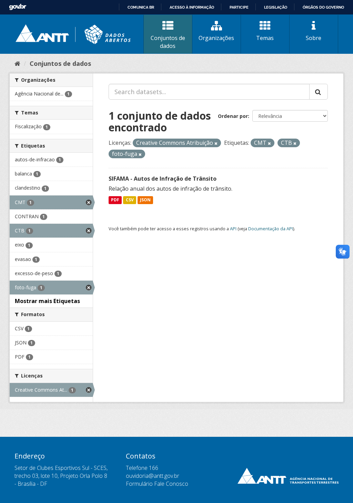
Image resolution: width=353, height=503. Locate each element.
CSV (130, 200)
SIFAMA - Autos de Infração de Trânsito (162, 178)
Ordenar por (233, 116)
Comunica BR (141, 7)
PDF (115, 200)
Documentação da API (270, 228)
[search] (318, 92)
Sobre (313, 38)
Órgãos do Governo (323, 7)
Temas (265, 38)
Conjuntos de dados (168, 42)
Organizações (216, 38)
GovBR (17, 7)
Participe (239, 7)
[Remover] (216, 143)
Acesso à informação (192, 7)
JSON (145, 200)
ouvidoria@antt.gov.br (152, 476)
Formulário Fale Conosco (157, 483)
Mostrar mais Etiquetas (47, 301)
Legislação (275, 7)
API (233, 228)
